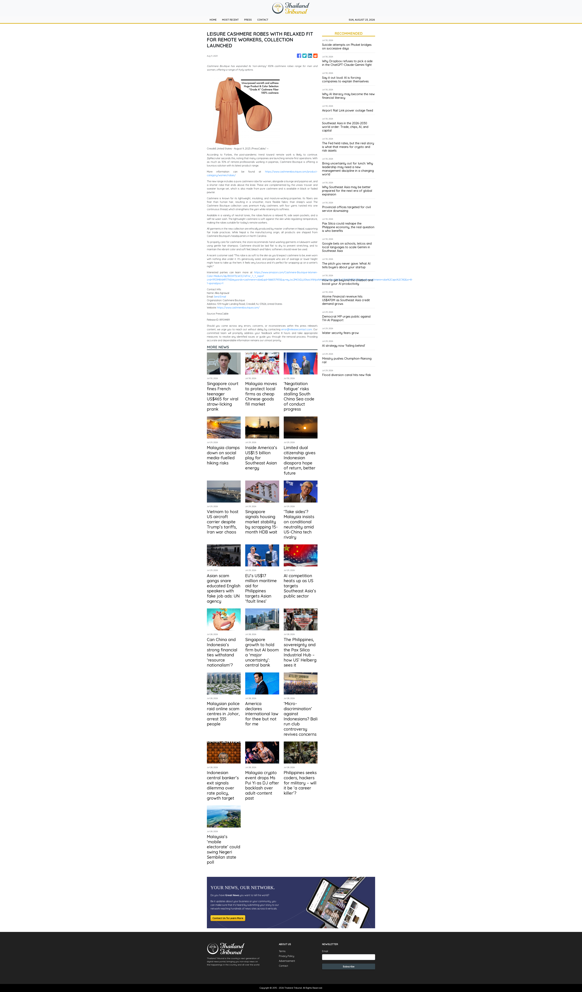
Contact (283, 965)
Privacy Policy (286, 956)
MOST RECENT (230, 19)
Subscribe (349, 966)
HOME (213, 19)
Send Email (220, 296)
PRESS (248, 19)
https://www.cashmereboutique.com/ (238, 307)
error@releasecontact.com (296, 329)
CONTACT (262, 19)
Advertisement (287, 960)
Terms (282, 951)
